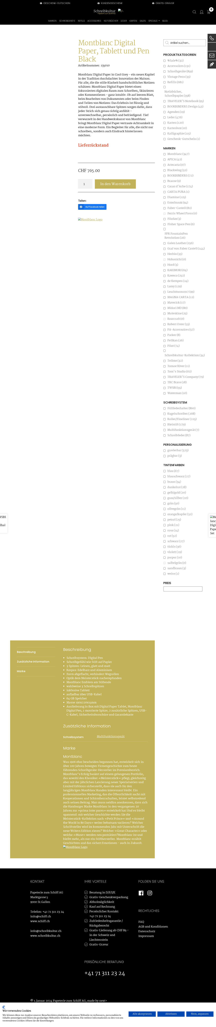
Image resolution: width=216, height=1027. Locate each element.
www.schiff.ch (40, 921)
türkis (174, 546)
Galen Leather (180, 243)
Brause (174, 181)
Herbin (174, 254)
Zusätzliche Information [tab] (33, 662)
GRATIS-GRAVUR (164, 3)
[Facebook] (141, 893)
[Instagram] (150, 893)
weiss (173, 574)
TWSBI (174, 388)
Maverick (176, 302)
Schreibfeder (179, 435)
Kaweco (176, 275)
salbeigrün (176, 563)
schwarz (175, 541)
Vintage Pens (179, 77)
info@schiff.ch (40, 916)
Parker (173, 335)
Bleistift (176, 424)
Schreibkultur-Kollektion (185, 355)
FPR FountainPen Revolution (176, 236)
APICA (174, 159)
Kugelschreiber (181, 414)
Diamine (176, 197)
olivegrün (176, 509)
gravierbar (177, 450)
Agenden (176, 112)
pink (173, 525)
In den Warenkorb (115, 184)
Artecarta (176, 165)
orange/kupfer (179, 514)
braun (174, 482)
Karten (175, 123)
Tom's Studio (179, 371)
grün (173, 503)
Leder (174, 117)
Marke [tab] (21, 671)
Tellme (175, 361)
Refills (175, 82)
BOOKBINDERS (180, 175)
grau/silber (177, 498)
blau (173, 471)
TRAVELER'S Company (185, 377)
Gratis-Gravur (98, 944)
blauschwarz (178, 476)
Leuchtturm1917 (180, 292)
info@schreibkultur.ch (45, 931)
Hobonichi (176, 259)
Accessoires (178, 66)
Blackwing (177, 170)
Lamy (174, 286)
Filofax (174, 219)
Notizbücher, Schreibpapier (177, 94)
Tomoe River (178, 366)
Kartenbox (177, 128)
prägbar (174, 456)
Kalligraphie (179, 133)
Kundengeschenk (111, 3)
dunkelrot (176, 487)
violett (174, 552)
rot (172, 536)
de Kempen (177, 281)
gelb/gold (176, 492)
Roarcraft (175, 319)
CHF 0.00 (211, 10)
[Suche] (192, 12)
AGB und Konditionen (153, 926)
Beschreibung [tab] (26, 652)
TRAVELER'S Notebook (185, 101)
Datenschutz (146, 931)
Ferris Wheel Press (182, 213)
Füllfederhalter (181, 408)
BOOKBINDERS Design (185, 106)
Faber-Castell (179, 208)
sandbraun (176, 568)
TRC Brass (177, 382)
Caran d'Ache (180, 186)
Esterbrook (177, 202)
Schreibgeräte (180, 71)
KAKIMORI (177, 270)
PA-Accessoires (180, 329)
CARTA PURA (178, 192)
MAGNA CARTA (180, 297)
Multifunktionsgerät (111, 736)
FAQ (141, 922)
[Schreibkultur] (104, 12)
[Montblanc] (90, 221)
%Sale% (175, 60)
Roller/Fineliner (182, 419)
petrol (174, 519)
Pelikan (175, 340)
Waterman (177, 393)
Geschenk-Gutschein (56, 3)
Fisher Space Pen (181, 224)
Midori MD (177, 308)
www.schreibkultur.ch (45, 936)
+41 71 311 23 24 (53, 912)
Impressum (146, 936)
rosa (173, 530)
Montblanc (178, 154)
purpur (174, 557)
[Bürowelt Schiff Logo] (120, 12)
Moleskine (177, 313)
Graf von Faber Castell (186, 248)
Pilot (173, 346)
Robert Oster (178, 324)
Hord (172, 265)
